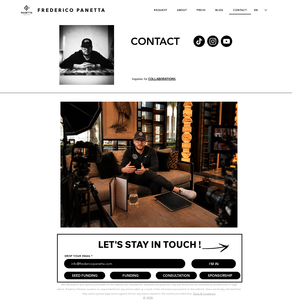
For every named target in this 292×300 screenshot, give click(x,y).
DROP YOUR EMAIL (77, 255)
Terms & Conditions (204, 293)
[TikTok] (199, 41)
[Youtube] (226, 41)
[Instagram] (213, 41)
